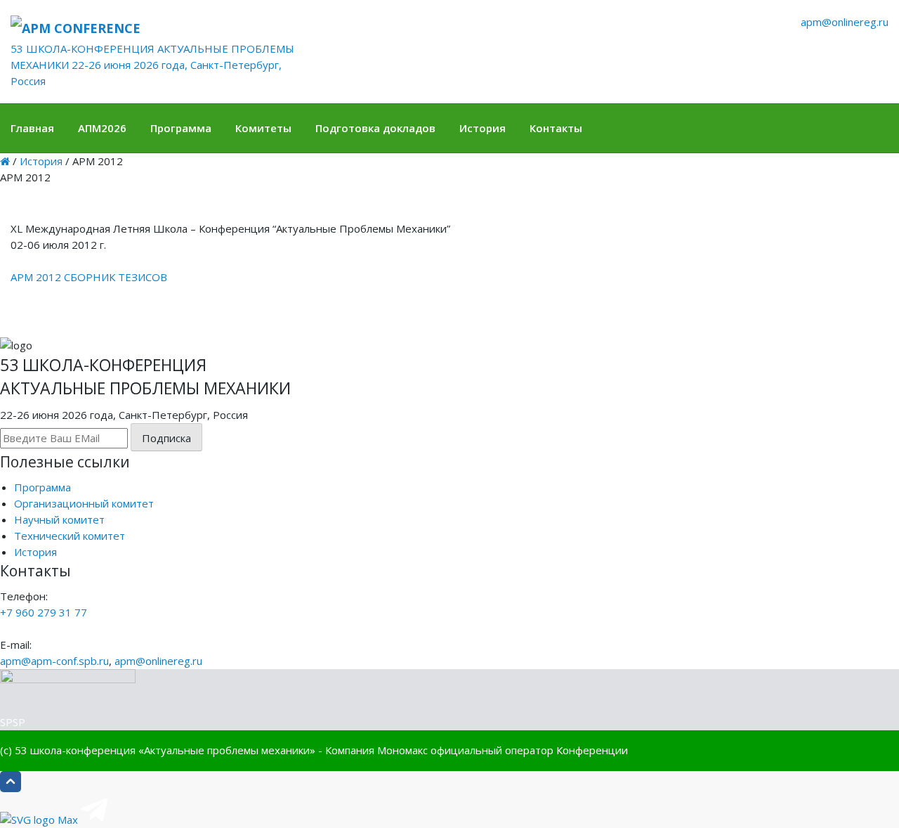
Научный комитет (59, 519)
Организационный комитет (84, 503)
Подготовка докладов (375, 128)
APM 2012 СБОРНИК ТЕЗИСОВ (89, 277)
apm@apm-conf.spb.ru (54, 661)
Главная (32, 128)
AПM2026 (102, 128)
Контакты (556, 128)
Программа (180, 128)
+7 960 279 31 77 (43, 612)
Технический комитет (69, 536)
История (482, 128)
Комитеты (263, 128)
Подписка (166, 438)
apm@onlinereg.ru (844, 22)
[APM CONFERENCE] (157, 27)
